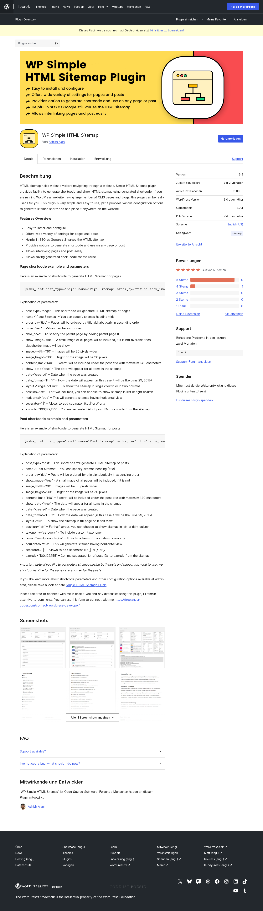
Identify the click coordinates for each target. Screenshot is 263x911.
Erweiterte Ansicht (189, 244)
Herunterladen (231, 138)
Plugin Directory (25, 19)
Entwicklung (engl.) (122, 859)
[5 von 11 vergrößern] (110, 676)
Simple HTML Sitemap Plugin (86, 585)
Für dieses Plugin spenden (194, 400)
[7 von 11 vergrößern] (61, 720)
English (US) (235, 224)
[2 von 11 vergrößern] (110, 632)
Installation (77, 159)
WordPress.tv (120, 865)
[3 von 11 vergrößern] (160, 632)
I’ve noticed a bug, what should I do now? (50, 763)
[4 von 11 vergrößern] (61, 676)
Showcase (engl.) (74, 847)
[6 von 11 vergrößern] (160, 676)
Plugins (67, 859)
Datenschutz (23, 865)
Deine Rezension (188, 314)
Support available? (33, 751)
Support (237, 159)
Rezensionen (52, 159)
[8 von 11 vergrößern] (110, 720)
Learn (113, 847)
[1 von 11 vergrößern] (61, 632)
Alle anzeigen (234, 314)
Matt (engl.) (213, 852)
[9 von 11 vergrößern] (160, 720)
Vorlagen (68, 865)
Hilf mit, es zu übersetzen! (167, 30)
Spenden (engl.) (169, 859)
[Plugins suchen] (56, 43)
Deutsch (57, 886)
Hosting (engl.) (24, 859)
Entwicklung (102, 159)
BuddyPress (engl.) (218, 865)
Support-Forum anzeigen (193, 362)
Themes (68, 852)
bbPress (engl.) (215, 859)
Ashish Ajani (57, 142)
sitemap (237, 233)
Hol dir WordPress (242, 6)
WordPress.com (216, 847)
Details (29, 159)
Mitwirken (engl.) (168, 847)
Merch (162, 865)
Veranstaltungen (167, 852)
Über (18, 847)
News (19, 852)
